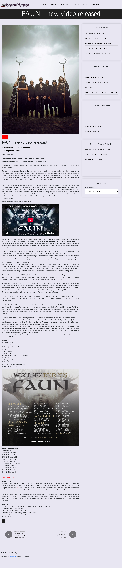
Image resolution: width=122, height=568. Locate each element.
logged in (13, 557)
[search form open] (116, 4)
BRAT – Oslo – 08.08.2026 (92, 165)
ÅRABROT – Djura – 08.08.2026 (94, 160)
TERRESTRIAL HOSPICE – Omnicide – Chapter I (99, 72)
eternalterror (8, 147)
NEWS (45, 4)
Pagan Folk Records (13, 151)
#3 (18, 488)
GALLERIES (65, 4)
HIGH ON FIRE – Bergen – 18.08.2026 (96, 155)
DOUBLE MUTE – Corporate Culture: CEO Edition (99, 82)
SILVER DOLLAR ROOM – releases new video (61, 536)
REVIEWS (54, 4)
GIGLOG (86, 4)
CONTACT (95, 4)
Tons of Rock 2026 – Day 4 (93, 121)
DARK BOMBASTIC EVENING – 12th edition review (100, 111)
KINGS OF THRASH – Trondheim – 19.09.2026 (98, 149)
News (5, 137)
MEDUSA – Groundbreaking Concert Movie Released (20, 535)
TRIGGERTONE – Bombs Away (94, 77)
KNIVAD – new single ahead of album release (98, 43)
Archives (89, 187)
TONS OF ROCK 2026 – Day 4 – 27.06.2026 (97, 170)
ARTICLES (76, 4)
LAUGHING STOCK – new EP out (94, 33)
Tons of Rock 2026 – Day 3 (93, 126)
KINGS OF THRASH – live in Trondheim (96, 116)
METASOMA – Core (90, 87)
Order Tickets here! (8, 478)
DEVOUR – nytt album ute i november (96, 48)
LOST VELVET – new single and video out (97, 53)
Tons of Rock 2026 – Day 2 (93, 131)
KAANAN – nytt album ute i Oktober (96, 38)
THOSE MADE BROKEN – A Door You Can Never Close (101, 92)
